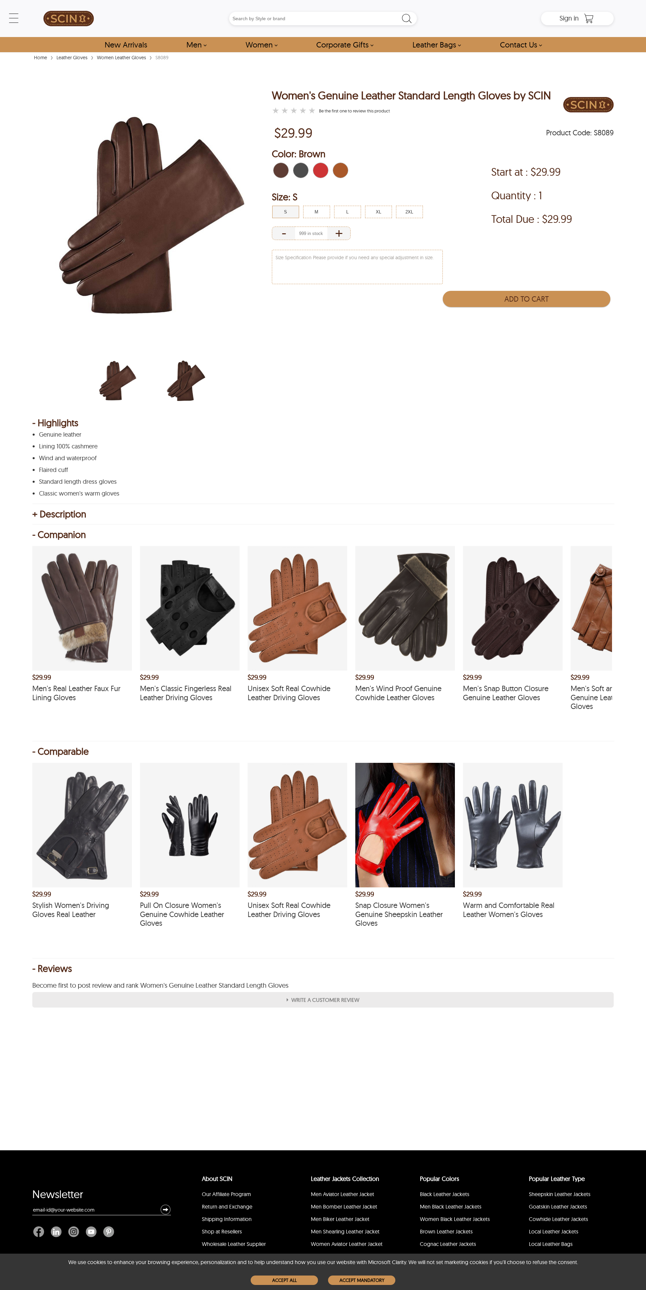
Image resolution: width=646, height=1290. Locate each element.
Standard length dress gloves (78, 481)
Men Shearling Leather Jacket (345, 1231)
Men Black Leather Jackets (450, 1206)
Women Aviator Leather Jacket (347, 1244)
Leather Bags (436, 44)
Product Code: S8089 (580, 132)
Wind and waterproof (68, 458)
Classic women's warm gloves (79, 493)
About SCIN (217, 1179)
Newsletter (57, 1196)
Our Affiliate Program (226, 1194)
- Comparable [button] (60, 751)
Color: (298, 154)
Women (262, 44)
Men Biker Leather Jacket (340, 1219)
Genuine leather (60, 434)
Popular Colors (439, 1179)
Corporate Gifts (344, 44)
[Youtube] (91, 1231)
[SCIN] (68, 18)
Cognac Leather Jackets (448, 1244)
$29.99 (293, 132)
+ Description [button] (59, 514)
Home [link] (40, 58)
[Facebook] (40, 1231)
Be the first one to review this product (354, 110)
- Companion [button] (59, 534)
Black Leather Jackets (444, 1194)
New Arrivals (126, 44)
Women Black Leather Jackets (455, 1219)
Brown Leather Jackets (446, 1231)
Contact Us (521, 44)
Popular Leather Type (557, 1179)
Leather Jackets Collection (345, 1179)
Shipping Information (227, 1219)
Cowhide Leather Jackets (558, 1219)
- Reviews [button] (52, 968)
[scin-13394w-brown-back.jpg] (186, 380)
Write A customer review (325, 999)
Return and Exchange (227, 1206)
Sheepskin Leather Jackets (559, 1194)
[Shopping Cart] (589, 18)
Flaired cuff (53, 470)
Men (196, 44)
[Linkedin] (56, 1231)
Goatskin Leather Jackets (558, 1206)
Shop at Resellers (222, 1231)
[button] (281, 170)
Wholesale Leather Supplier (234, 1244)
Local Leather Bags (551, 1244)
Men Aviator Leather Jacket (342, 1194)
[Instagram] (73, 1231)
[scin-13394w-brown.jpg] (118, 380)
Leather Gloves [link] (72, 58)
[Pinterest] (107, 1231)
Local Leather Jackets (553, 1231)
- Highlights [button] (55, 422)
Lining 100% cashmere (68, 446)
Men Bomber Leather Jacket (344, 1206)
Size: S (284, 197)
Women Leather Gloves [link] (121, 58)
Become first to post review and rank (160, 985)
